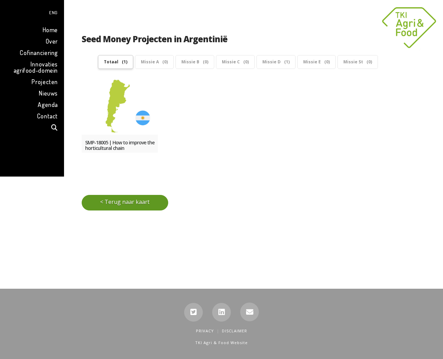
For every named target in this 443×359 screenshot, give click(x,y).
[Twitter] (193, 312)
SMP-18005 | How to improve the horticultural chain (119, 145)
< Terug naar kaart (125, 202)
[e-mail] (249, 312)
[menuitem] (32, 11)
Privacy (205, 330)
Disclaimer (234, 330)
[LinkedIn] (221, 312)
